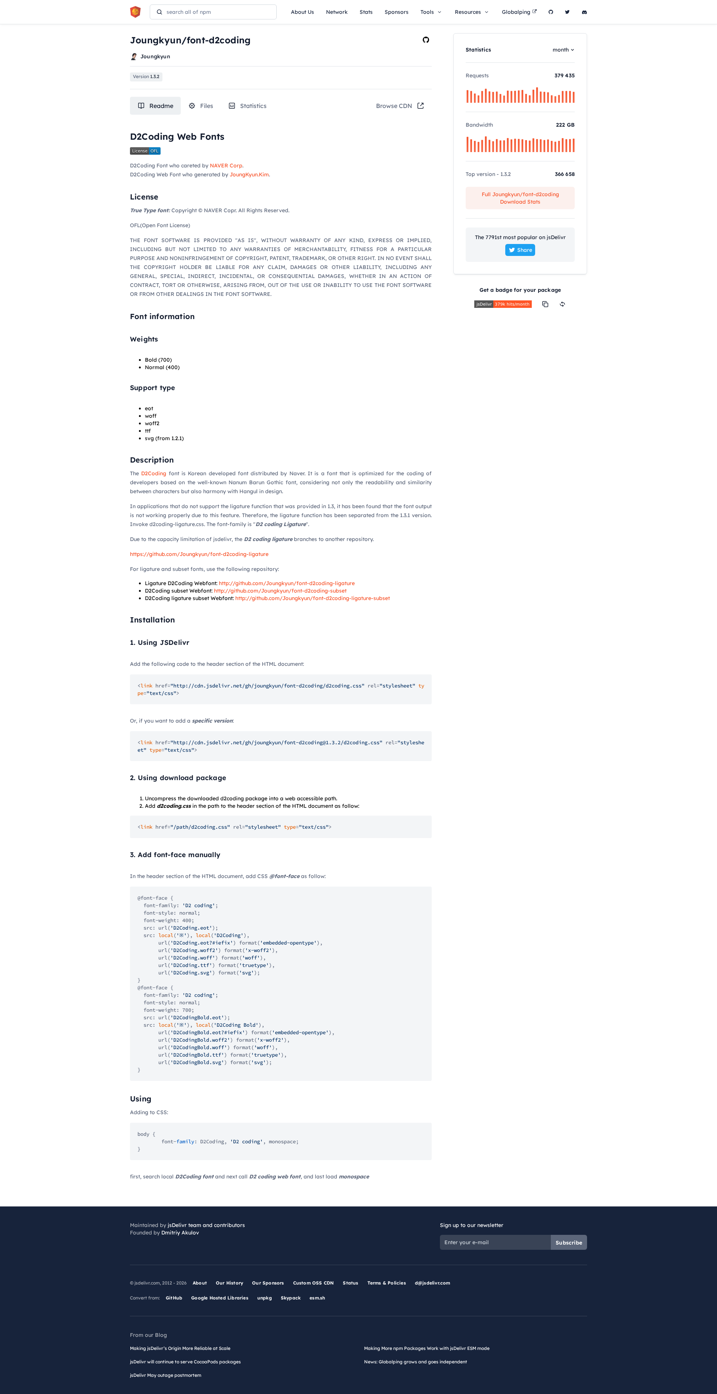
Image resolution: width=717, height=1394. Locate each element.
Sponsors (397, 12)
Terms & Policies (386, 1283)
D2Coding (153, 473)
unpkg (264, 1298)
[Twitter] (567, 11)
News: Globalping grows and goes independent (415, 1361)
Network (337, 12)
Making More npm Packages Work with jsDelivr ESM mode (427, 1348)
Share (524, 250)
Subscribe (569, 1242)
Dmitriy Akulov (180, 1232)
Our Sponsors (268, 1283)
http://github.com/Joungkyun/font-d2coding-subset (280, 590)
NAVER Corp (226, 165)
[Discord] (584, 11)
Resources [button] (468, 12)
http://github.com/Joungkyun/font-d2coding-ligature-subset (312, 598)
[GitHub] (551, 11)
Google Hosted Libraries (219, 1298)
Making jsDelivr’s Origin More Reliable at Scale (180, 1348)
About (200, 1283)
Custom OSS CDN (313, 1283)
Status (350, 1283)
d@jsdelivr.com (432, 1283)
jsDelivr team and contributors (206, 1225)
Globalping (516, 12)
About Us (302, 12)
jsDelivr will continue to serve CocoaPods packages (185, 1361)
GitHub (174, 1298)
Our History (229, 1283)
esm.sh (317, 1298)
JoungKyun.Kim (249, 174)
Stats (366, 12)
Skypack (291, 1298)
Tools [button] (427, 12)
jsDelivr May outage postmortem (165, 1375)
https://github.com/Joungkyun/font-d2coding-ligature (199, 554)
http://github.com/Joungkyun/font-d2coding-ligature (287, 583)
